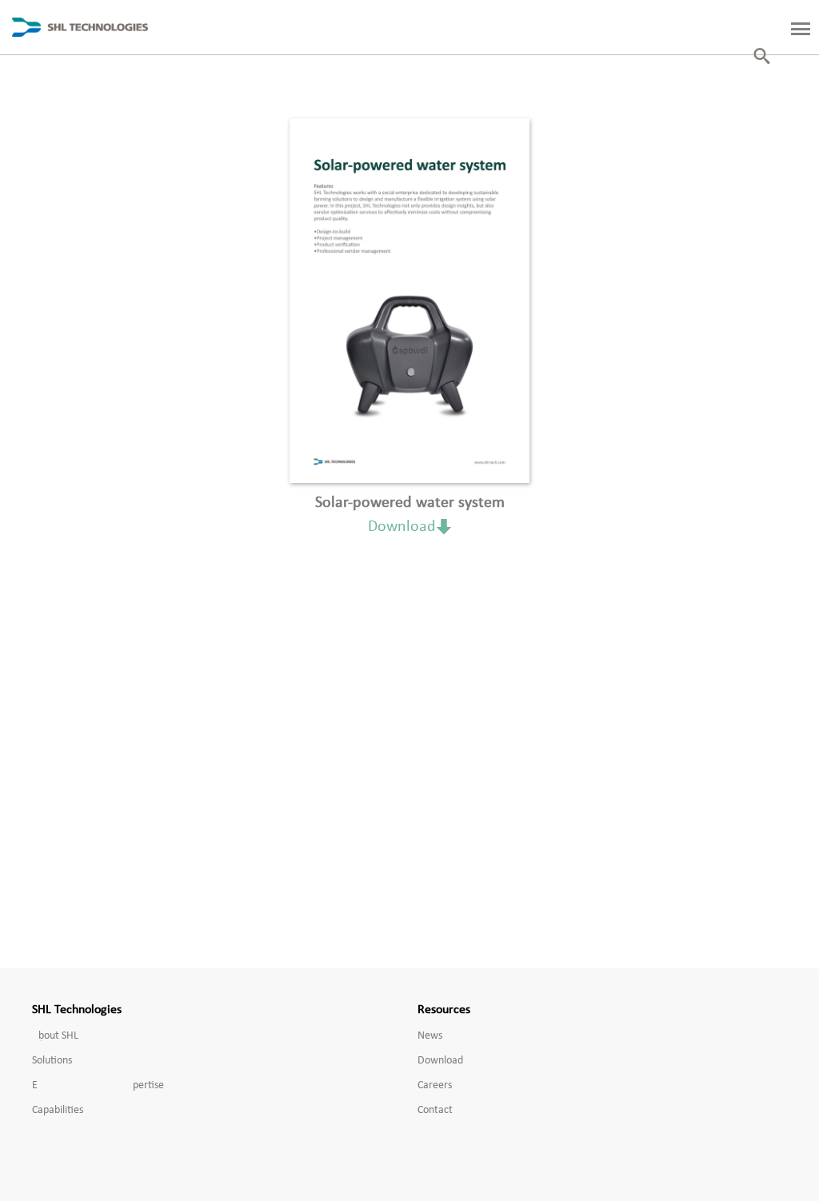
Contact (435, 1110)
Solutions (52, 1061)
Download (402, 527)
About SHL (55, 1036)
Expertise (98, 1085)
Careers (434, 1085)
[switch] (791, 27)
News (429, 1036)
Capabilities (57, 1110)
